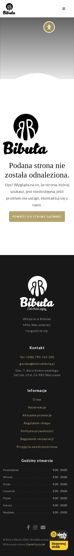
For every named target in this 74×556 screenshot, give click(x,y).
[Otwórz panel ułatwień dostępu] (49, 27)
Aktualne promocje (37, 415)
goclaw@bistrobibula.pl (37, 363)
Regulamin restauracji (37, 439)
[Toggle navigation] (64, 8)
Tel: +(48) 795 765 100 (37, 357)
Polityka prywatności (37, 431)
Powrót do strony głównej (37, 216)
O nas (37, 399)
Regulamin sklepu (37, 423)
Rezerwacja (37, 407)
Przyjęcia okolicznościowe (37, 447)
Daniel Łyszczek (35, 544)
